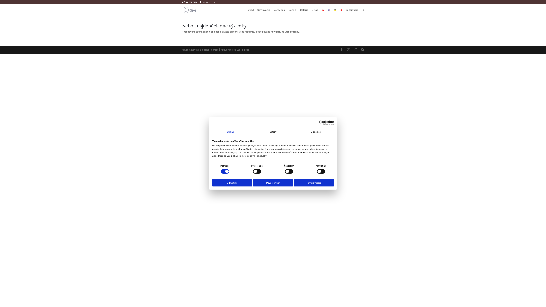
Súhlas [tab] (230, 132)
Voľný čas (279, 10)
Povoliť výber (273, 183)
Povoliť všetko (314, 183)
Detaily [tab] (273, 132)
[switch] (257, 171)
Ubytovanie (263, 10)
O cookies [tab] (316, 132)
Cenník (292, 10)
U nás (315, 10)
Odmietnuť (232, 183)
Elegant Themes (209, 49)
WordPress (243, 49)
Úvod (251, 10)
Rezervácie (352, 10)
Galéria (304, 10)
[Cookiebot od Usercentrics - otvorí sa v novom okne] (321, 122)
